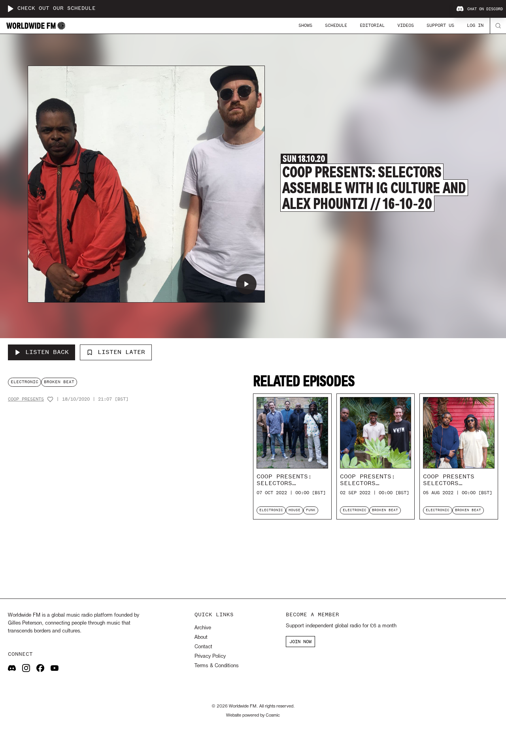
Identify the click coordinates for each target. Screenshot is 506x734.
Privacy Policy (210, 656)
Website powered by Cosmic (253, 715)
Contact (203, 647)
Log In (475, 25)
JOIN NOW (300, 641)
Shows (305, 25)
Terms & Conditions (216, 666)
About (201, 637)
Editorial (372, 25)
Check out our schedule (56, 8)
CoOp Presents (26, 399)
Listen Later (121, 352)
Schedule (336, 25)
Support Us (440, 25)
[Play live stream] (10, 9)
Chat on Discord (485, 9)
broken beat (59, 381)
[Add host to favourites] (50, 399)
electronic (24, 381)
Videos (405, 25)
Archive (202, 628)
